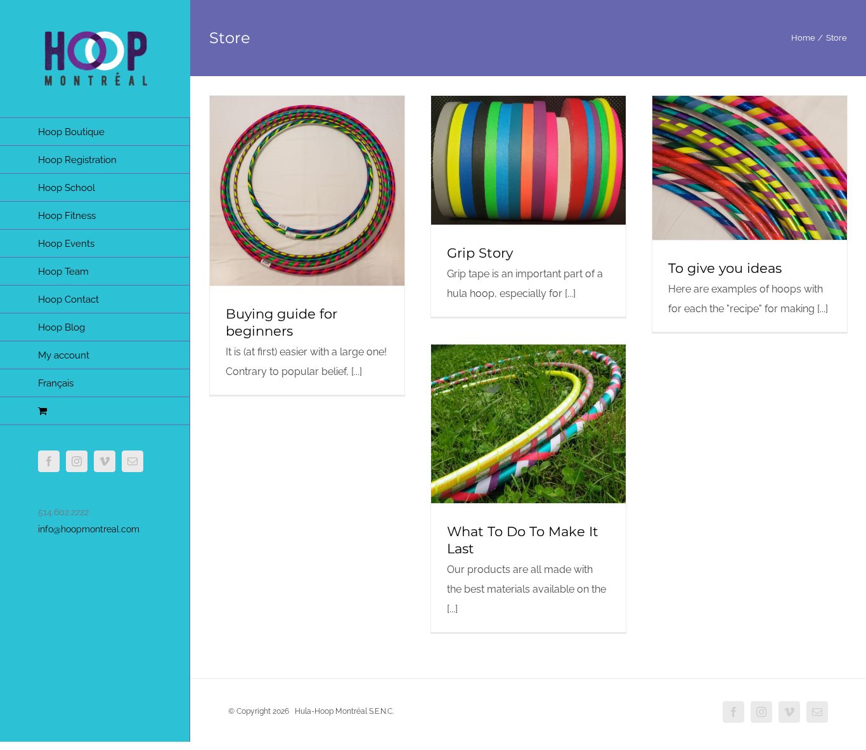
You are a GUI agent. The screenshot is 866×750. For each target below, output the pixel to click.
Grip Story (480, 253)
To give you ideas (725, 268)
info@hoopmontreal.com (88, 529)
